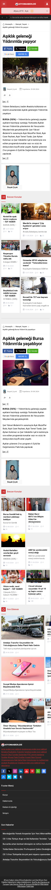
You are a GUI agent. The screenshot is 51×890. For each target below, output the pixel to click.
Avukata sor (13, 763)
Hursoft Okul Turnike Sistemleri (14, 755)
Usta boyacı (31, 760)
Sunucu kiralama (33, 884)
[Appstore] (3, 777)
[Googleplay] (9, 777)
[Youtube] (26, 771)
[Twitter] (9, 771)
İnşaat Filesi (30, 757)
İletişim (6, 813)
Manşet (18, 24)
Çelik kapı (30, 886)
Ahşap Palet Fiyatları (16, 757)
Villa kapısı (44, 884)
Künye (5, 795)
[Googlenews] (44, 771)
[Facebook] (3, 771)
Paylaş (9, 49)
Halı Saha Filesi (20, 760)
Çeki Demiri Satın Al (17, 884)
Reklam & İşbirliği (10, 807)
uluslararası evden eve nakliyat (34, 749)
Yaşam (24, 24)
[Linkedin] (21, 771)
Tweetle (21, 49)
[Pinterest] (32, 771)
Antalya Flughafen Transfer (12, 752)
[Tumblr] (21, 777)
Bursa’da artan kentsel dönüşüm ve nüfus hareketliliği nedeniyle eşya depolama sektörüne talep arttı (31, 17)
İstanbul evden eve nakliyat (35, 752)
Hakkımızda (7, 801)
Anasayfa (8, 24)
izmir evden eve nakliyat (11, 749)
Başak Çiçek (12, 89)
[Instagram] (15, 771)
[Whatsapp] (38, 771)
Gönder (34, 49)
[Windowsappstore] (15, 777)
